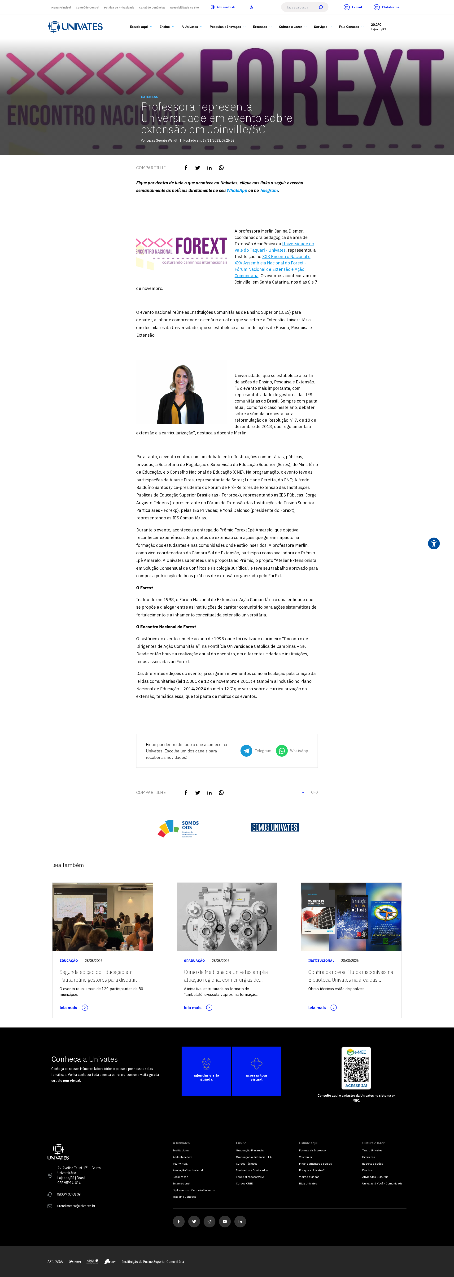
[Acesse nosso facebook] (179, 1221)
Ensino (165, 27)
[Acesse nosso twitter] (194, 1221)
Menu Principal (61, 7)
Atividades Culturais (375, 1177)
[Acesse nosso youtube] (225, 1221)
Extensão (260, 27)
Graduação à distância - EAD (255, 1157)
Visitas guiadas (309, 1177)
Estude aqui (139, 27)
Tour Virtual (180, 1163)
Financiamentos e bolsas (315, 1163)
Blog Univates (308, 1183)
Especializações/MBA (250, 1177)
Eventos (367, 1170)
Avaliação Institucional (188, 1170)
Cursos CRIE (244, 1183)
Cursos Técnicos (247, 1163)
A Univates (190, 27)
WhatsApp (237, 190)
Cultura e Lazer (290, 27)
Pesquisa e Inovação (225, 27)
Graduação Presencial (250, 1150)
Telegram (269, 190)
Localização (180, 1177)
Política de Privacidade (119, 7)
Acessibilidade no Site (184, 7)
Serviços (320, 27)
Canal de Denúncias (152, 7)
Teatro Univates (372, 1150)
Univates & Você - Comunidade (382, 1183)
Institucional (181, 1150)
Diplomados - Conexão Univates (194, 1190)
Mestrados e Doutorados (252, 1170)
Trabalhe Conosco (184, 1196)
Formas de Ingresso (312, 1150)
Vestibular (305, 1157)
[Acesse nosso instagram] (209, 1221)
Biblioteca (368, 1157)
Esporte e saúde (372, 1163)
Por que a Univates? (311, 1170)
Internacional (181, 1183)
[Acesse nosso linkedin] (240, 1221)
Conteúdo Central (87, 7)
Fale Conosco (349, 27)
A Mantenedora (182, 1157)
